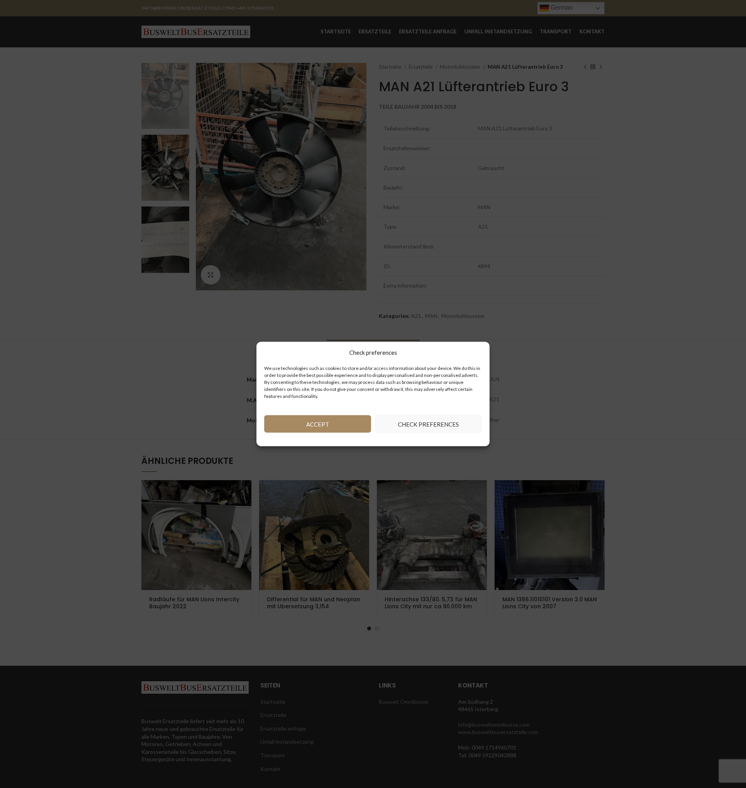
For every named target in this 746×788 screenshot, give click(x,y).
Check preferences (428, 423)
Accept (317, 423)
